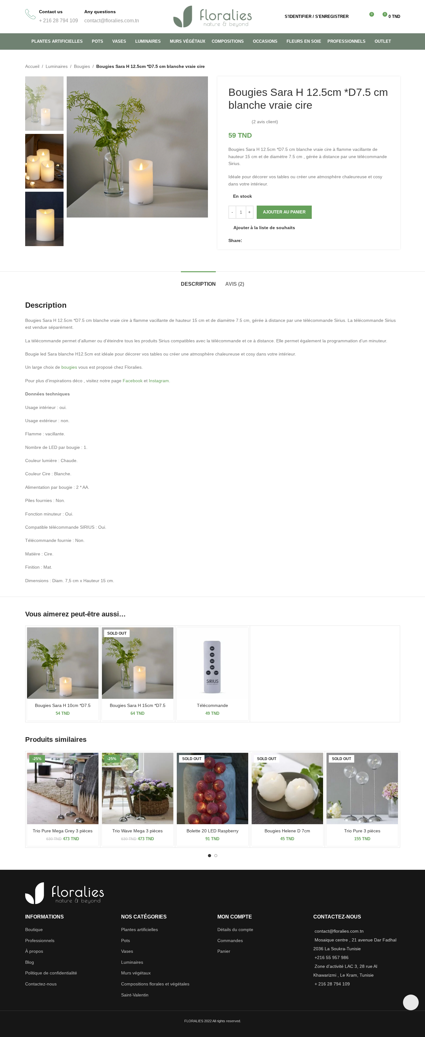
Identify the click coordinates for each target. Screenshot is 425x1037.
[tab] (198, 280)
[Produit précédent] (381, 66)
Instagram (159, 380)
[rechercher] (357, 16)
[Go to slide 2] (215, 855)
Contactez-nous (41, 983)
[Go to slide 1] (209, 855)
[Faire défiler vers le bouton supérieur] (411, 1002)
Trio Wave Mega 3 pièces (137, 830)
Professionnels (39, 940)
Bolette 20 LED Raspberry (212, 830)
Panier (223, 951)
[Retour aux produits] (389, 66)
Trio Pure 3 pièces (362, 830)
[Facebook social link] (246, 240)
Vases (127, 951)
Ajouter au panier (284, 212)
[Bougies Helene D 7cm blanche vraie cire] (287, 788)
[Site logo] (212, 16)
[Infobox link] (51, 16)
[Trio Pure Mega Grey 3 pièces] (62, 788)
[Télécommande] (212, 663)
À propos (34, 951)
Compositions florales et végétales (155, 983)
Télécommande (212, 705)
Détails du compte (235, 929)
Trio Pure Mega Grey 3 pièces (62, 830)
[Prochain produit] (396, 66)
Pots (125, 940)
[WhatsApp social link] (261, 240)
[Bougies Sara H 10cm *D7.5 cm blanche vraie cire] (62, 663)
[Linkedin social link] (253, 240)
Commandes (230, 940)
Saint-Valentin (134, 994)
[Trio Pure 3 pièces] (362, 788)
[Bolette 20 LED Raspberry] (212, 788)
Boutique (34, 929)
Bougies (82, 66)
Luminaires (57, 66)
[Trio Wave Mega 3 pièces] (137, 788)
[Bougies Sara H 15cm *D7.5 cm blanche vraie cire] (137, 663)
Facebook (133, 380)
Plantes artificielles (139, 929)
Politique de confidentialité (51, 972)
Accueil (32, 66)
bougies (69, 367)
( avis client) (265, 121)
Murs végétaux (136, 972)
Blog (29, 962)
